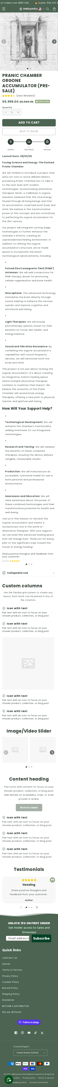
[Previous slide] (6, 752)
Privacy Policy (10, 976)
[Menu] (3, 9)
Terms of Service (12, 969)
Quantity (7, 107)
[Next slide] (52, 752)
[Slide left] (3, 41)
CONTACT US (9, 957)
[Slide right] (54, 41)
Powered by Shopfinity (44, 1074)
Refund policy (13, 1078)
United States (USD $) (27, 1052)
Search (6, 963)
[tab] (26, 564)
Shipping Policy (11, 993)
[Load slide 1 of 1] (27, 68)
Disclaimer (8, 999)
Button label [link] (29, 807)
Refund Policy (10, 987)
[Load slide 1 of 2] (30, 68)
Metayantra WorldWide (22, 1074)
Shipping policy (19, 1082)
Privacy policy (29, 1078)
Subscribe (41, 938)
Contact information (38, 1082)
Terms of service (46, 1078)
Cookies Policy (10, 982)
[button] (47, 9)
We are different (12, 1012)
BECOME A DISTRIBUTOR (15, 1006)
